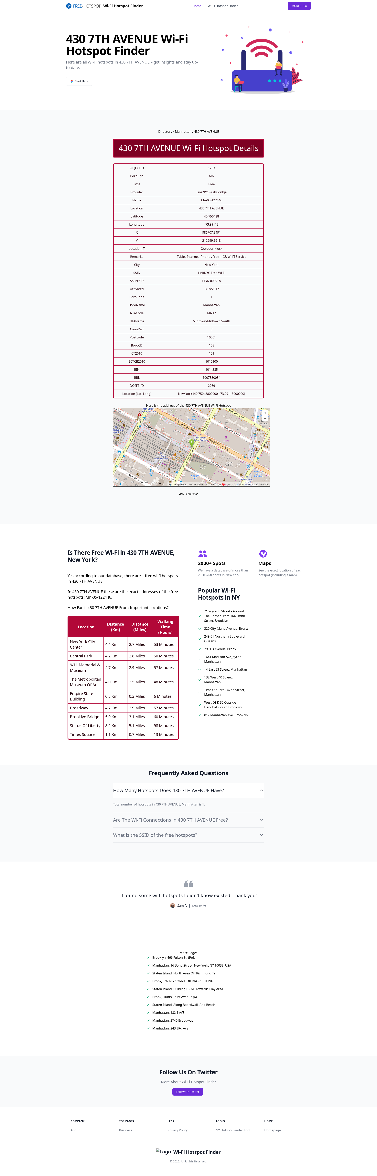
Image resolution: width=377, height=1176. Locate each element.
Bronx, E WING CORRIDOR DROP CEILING (182, 981)
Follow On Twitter (187, 1092)
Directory (165, 131)
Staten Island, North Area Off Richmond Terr (185, 973)
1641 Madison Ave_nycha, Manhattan (223, 659)
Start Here (81, 81)
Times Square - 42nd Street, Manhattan (224, 692)
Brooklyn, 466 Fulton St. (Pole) (174, 957)
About (75, 1130)
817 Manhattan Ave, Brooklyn (226, 715)
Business (125, 1130)
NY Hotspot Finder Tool (233, 1130)
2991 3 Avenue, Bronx (220, 649)
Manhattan (183, 131)
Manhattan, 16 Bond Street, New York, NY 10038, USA (191, 965)
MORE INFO (299, 6)
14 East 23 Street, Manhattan (225, 669)
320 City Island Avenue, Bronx (226, 628)
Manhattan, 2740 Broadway (172, 1020)
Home (196, 6)
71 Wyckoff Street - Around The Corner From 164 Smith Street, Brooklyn (224, 616)
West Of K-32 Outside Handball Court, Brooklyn (223, 704)
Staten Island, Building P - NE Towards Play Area (187, 989)
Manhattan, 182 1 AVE (168, 1012)
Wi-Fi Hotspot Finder (223, 6)
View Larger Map (188, 494)
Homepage (272, 1130)
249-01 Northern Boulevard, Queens (224, 638)
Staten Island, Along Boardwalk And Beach (183, 1005)
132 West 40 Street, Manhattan (218, 679)
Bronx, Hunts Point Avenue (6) (174, 997)
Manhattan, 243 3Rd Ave (170, 1028)
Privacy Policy (177, 1130)
